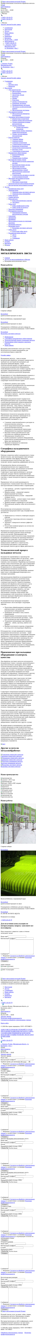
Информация (9, 337)
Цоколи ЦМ (16, 180)
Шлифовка (12, 219)
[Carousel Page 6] (9, 968)
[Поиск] (7, 245)
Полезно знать (13, 84)
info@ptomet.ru (5, 6)
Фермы (14, 98)
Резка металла (13, 199)
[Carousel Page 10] (15, 968)
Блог (10, 83)
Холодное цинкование (15, 209)
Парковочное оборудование (17, 153)
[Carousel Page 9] (14, 968)
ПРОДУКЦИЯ (5, 1031)
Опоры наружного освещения (22, 128)
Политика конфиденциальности (11, 1018)
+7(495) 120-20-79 (10, 43)
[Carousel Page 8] (12, 968)
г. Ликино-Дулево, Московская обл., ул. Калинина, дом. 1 (11, 46)
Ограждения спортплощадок (21, 148)
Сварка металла (13, 197)
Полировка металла (14, 224)
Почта (3, 1077)
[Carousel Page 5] (7, 968)
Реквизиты (8, 36)
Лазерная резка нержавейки (21, 194)
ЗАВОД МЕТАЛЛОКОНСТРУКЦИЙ (13, 1029)
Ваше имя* (4, 936)
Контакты (8, 38)
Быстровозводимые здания (17, 159)
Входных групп (17, 149)
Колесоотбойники (18, 154)
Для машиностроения (15, 112)
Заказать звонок (6, 24)
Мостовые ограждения (19, 182)
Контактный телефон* (8, 938)
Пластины (15, 100)
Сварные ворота (17, 141)
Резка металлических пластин (22, 200)
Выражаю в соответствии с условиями (18, 957)
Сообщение (4, 1096)
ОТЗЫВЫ (13, 1035)
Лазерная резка (13, 190)
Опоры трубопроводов (19, 101)
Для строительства (14, 90)
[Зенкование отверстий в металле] (12, 758)
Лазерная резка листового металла (23, 192)
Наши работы (9, 33)
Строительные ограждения (21, 144)
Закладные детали (18, 95)
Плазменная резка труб (16, 188)
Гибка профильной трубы (20, 206)
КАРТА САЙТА (28, 1031)
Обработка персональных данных (12, 1332)
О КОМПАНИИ (6, 1033)
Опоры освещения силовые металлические (21, 123)
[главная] (13, 1)
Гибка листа (12, 229)
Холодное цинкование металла (11, 763)
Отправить (5, 961)
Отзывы (7, 34)
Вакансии (11, 86)
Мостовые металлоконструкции (18, 178)
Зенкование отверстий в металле (11, 760)
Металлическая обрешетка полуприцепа (21, 114)
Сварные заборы (17, 139)
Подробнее (4, 314)
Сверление (12, 216)
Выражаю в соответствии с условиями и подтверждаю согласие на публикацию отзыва (18, 1235)
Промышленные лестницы (21, 105)
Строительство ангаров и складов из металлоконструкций (23, 176)
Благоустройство (13, 137)
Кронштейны (16, 93)
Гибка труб (12, 204)
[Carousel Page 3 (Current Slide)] (4, 968)
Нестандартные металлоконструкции (20, 185)
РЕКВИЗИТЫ (16, 1033)
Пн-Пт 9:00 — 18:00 (11, 39)
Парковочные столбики (20, 158)
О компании (9, 28)
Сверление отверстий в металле (11, 756)
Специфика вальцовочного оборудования (18, 338)
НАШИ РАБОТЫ (16, 1031)
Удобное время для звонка (9, 1062)
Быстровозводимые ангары (21, 165)
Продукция (8, 29)
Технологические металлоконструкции (21, 183)
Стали (14, 236)
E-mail (3, 1212)
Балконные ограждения (20, 146)
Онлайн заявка (16, 24)
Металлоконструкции (19, 91)
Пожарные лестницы (19, 103)
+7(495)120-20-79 (6, 920)
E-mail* (3, 1110)
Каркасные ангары (18, 166)
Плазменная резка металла (17, 233)
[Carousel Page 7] (11, 968)
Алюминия (16, 238)
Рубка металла (13, 195)
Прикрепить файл (6, 1249)
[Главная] (13, 978)
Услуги (7, 31)
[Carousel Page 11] (17, 968)
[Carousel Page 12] (18, 968)
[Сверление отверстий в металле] (12, 754)
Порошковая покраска (15, 211)
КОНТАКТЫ (26, 1033)
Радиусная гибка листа (19, 231)
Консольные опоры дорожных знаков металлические (22, 131)
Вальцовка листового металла (22, 228)
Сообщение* (5, 954)
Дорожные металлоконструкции (19, 117)
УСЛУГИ (29, 1029)
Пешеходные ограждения (20, 119)
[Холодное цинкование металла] (12, 761)
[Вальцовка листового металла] (11, 765)
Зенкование (12, 217)
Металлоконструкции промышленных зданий (20, 169)
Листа (14, 235)
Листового (15, 202)
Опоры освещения (18, 125)
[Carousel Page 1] (1, 968)
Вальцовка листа (13, 226)
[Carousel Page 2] (3, 968)
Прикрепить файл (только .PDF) (11, 1078)
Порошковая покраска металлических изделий (20, 213)
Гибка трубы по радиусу (20, 207)
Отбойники (16, 156)
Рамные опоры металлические (22, 120)
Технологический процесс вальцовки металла (20, 340)
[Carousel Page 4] (6, 968)
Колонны (15, 96)
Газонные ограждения (19, 142)
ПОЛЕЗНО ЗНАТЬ (23, 1035)
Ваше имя (4, 1058)
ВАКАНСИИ (5, 1035)
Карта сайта (5, 1023)
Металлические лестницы (20, 110)
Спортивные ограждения (20, 151)
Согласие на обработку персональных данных (16, 1020)
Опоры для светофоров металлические (19, 135)
